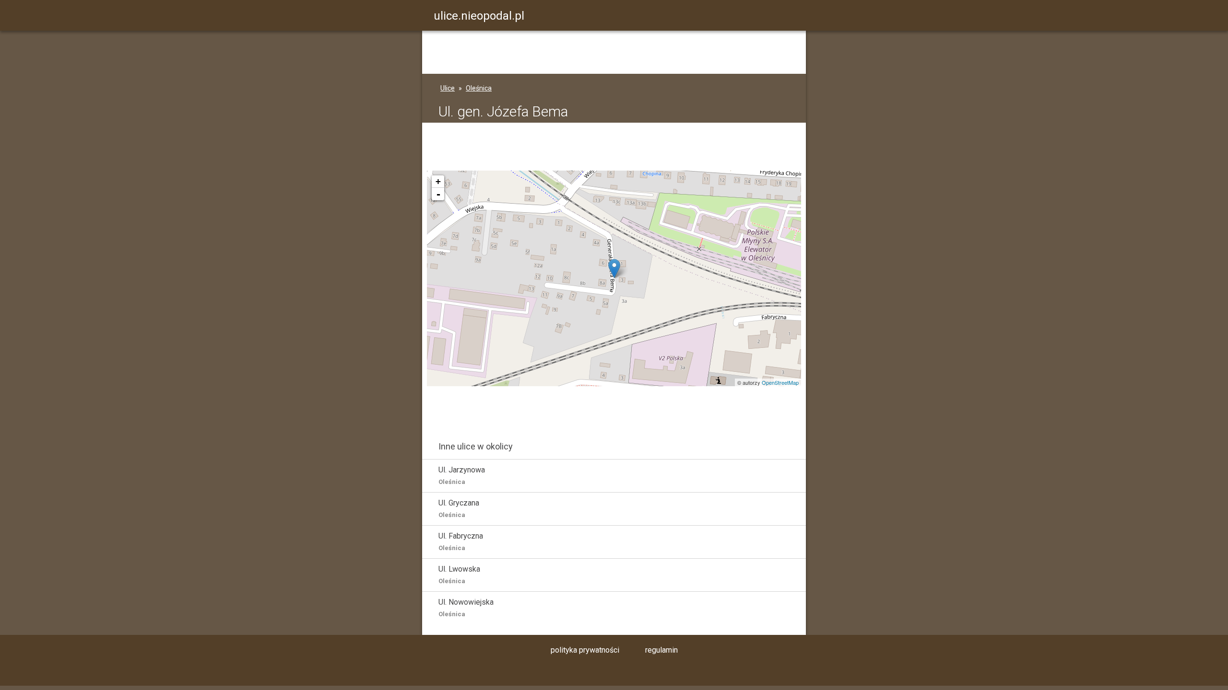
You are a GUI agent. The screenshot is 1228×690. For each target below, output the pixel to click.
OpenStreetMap (780, 382)
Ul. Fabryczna (460, 541)
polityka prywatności (585, 650)
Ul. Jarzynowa (461, 475)
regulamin (661, 650)
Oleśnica (479, 88)
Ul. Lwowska (459, 574)
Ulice (447, 88)
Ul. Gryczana (458, 508)
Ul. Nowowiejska (466, 608)
